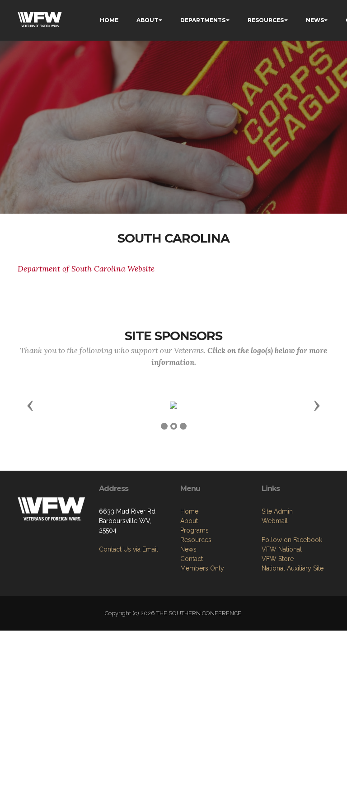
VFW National (282, 549)
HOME (109, 20)
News (188, 549)
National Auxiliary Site (293, 568)
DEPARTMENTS (202, 20)
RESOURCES (266, 20)
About (189, 520)
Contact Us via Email (128, 549)
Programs (194, 530)
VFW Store (278, 558)
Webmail (275, 520)
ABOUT (147, 20)
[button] (30, 405)
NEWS (315, 20)
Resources (195, 539)
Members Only (202, 568)
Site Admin (277, 511)
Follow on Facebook (292, 539)
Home (189, 511)
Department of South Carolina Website (86, 269)
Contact (191, 558)
